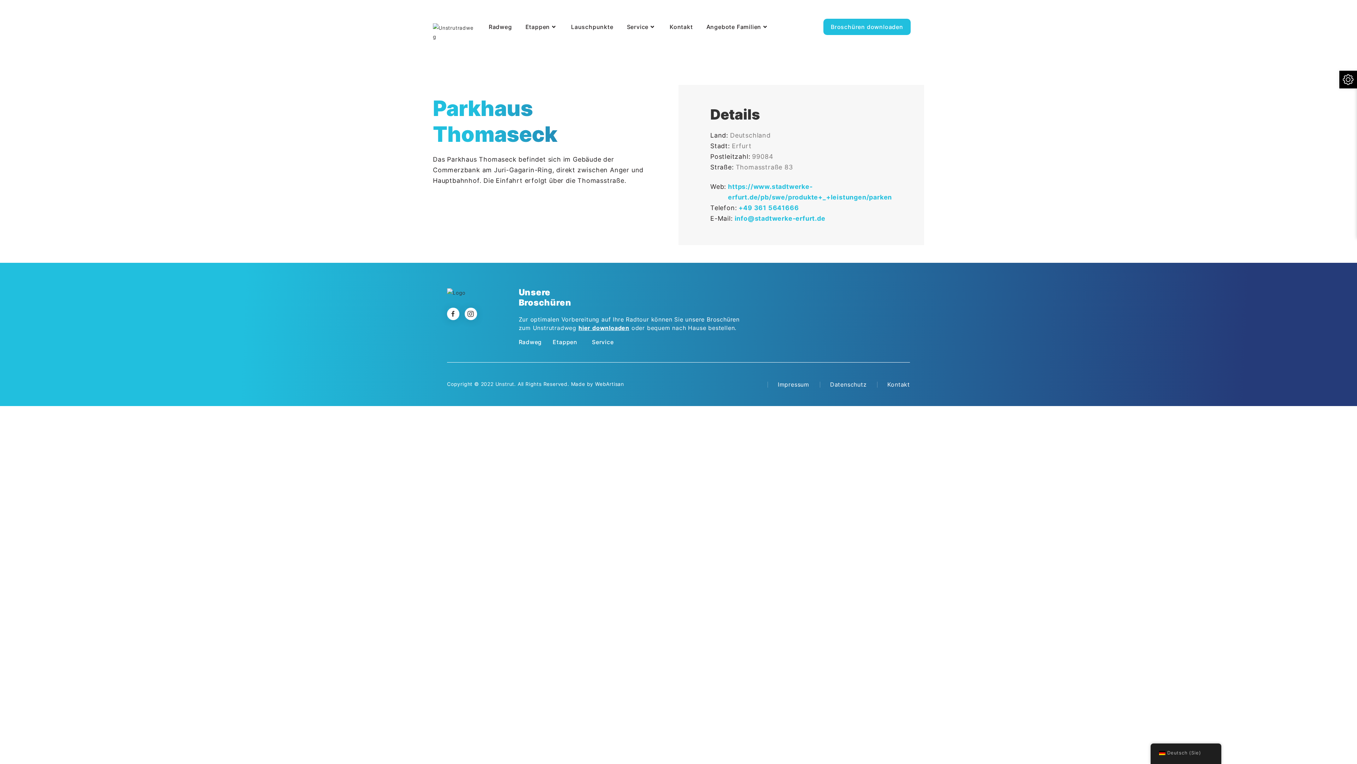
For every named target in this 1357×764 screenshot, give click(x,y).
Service (603, 342)
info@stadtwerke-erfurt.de (780, 218)
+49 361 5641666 (769, 208)
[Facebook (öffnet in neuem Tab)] (907, 12)
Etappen (565, 342)
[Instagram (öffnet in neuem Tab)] (923, 12)
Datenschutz (848, 384)
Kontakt (898, 384)
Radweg (530, 342)
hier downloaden (603, 327)
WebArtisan (609, 384)
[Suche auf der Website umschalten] (487, 45)
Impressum (793, 384)
